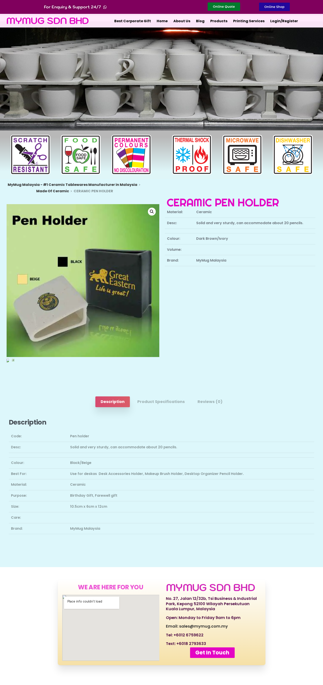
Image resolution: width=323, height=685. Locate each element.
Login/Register (284, 21)
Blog (200, 21)
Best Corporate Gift (132, 21)
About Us (181, 21)
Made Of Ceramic (52, 191)
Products (218, 21)
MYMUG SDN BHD (47, 21)
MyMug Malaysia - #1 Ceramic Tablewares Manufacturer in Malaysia (72, 184)
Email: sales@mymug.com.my (197, 626)
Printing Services (249, 21)
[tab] (112, 401)
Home (162, 21)
